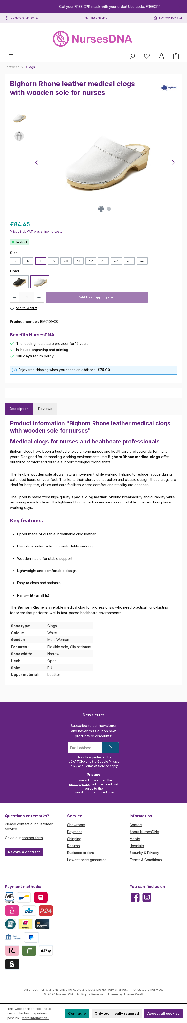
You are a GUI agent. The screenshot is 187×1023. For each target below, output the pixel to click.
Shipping (74, 839)
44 (116, 261)
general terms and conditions (93, 792)
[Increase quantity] (39, 297)
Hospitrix (137, 846)
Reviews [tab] (45, 409)
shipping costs (70, 989)
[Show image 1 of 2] (101, 209)
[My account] (161, 56)
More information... (35, 1018)
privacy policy (79, 784)
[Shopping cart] (176, 56)
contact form (32, 838)
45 (129, 261)
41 (78, 261)
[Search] (132, 56)
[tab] (19, 409)
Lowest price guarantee (87, 860)
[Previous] (36, 162)
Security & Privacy (144, 853)
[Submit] (110, 747)
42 (91, 261)
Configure (77, 1013)
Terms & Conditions (146, 860)
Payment (74, 832)
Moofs (135, 839)
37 (28, 261)
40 (66, 261)
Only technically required (117, 1013)
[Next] (173, 162)
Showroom (76, 825)
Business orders (80, 853)
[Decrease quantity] (14, 297)
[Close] (180, 6)
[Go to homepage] (93, 39)
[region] (93, 6)
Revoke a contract (24, 852)
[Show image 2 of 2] (109, 209)
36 (15, 261)
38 (40, 261)
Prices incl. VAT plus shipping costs (36, 231)
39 (53, 261)
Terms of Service (96, 766)
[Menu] (11, 56)
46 (142, 261)
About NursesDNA (144, 832)
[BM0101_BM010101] (105, 162)
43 (103, 261)
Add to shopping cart (96, 297)
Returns (73, 846)
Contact (136, 825)
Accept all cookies (163, 1013)
